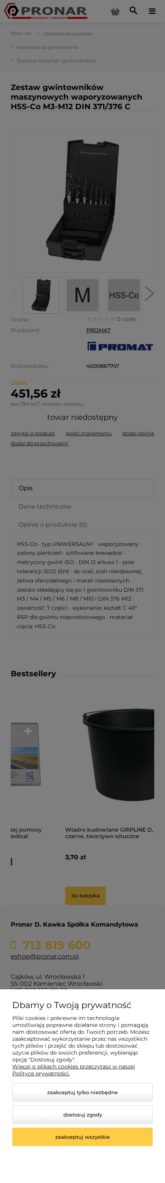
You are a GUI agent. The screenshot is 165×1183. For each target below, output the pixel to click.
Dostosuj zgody (82, 1114)
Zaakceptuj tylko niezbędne (82, 1092)
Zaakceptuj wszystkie (82, 1137)
